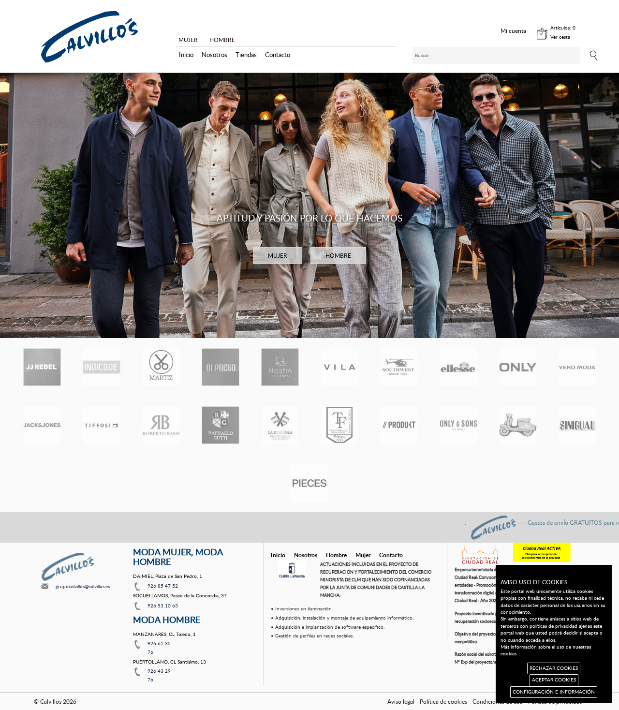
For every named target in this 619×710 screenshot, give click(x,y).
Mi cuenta (513, 30)
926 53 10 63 (162, 605)
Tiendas (246, 54)
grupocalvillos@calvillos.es (83, 586)
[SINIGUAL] (577, 425)
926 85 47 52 (162, 585)
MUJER (188, 40)
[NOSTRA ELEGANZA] (280, 367)
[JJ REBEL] (42, 367)
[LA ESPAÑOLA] (280, 425)
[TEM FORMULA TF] (339, 425)
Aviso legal (400, 701)
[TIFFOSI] (101, 425)
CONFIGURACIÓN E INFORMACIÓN (554, 692)
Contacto (277, 54)
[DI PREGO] (220, 367)
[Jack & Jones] (42, 425)
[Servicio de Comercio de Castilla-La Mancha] (292, 570)
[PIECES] (309, 483)
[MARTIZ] (161, 367)
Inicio (186, 54)
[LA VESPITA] (518, 425)
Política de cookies (443, 701)
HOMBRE (222, 40)
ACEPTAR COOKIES (554, 680)
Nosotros (214, 54)
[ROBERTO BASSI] (161, 425)
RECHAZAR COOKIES (554, 668)
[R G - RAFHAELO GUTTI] (220, 425)
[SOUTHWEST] (399, 367)
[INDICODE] (101, 367)
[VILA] (339, 367)
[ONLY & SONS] (458, 425)
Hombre (336, 555)
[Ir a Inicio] (89, 37)
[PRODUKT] (399, 425)
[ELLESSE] (458, 367)
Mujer (362, 555)
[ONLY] (518, 367)
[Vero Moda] (577, 367)
